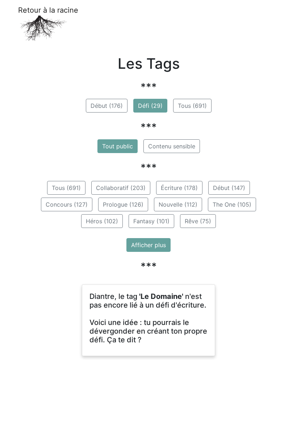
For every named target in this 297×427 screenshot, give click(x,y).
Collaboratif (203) (121, 187)
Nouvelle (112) (178, 204)
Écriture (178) (179, 187)
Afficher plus (148, 245)
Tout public (117, 146)
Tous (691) (192, 105)
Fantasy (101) (151, 221)
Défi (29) (150, 105)
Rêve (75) (198, 221)
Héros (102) (102, 221)
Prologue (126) (123, 204)
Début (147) (229, 187)
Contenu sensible (171, 146)
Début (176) (107, 105)
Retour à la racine (48, 10)
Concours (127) (67, 204)
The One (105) (232, 204)
